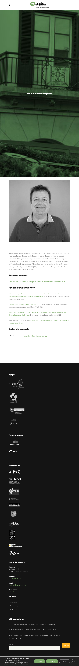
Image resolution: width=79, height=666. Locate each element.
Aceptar (39, 661)
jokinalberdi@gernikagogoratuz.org (35, 336)
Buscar (11, 644)
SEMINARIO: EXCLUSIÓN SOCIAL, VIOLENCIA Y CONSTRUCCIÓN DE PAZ (33, 624)
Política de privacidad (17, 606)
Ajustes (64, 661)
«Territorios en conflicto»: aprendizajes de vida (23, 304)
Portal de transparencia (17, 610)
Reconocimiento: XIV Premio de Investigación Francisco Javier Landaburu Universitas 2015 (37, 282)
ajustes (25, 664)
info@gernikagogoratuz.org (17, 585)
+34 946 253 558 (15, 578)
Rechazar (52, 661)
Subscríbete (12, 592)
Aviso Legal (13, 602)
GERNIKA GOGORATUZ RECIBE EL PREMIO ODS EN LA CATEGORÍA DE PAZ (33, 630)
